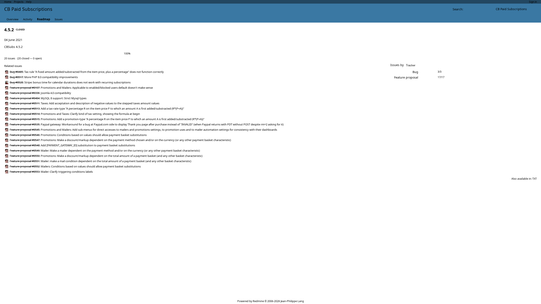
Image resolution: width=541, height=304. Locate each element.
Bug (415, 72)
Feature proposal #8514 (25, 114)
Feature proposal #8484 (25, 98)
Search (457, 9)
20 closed (23, 58)
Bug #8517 (16, 77)
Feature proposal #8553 (25, 172)
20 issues (9, 58)
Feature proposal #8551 (25, 161)
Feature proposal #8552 (25, 166)
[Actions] (373, 72)
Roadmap (43, 19)
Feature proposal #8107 (25, 88)
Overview (12, 19)
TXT (534, 178)
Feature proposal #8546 (25, 135)
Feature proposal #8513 (25, 108)
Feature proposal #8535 (25, 124)
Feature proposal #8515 (25, 119)
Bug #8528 (16, 82)
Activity (27, 19)
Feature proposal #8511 (25, 103)
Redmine (258, 301)
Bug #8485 (16, 72)
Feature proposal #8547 (25, 140)
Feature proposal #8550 (25, 156)
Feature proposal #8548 (25, 145)
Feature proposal (406, 77)
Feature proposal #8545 (25, 130)
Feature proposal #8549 (25, 150)
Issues (59, 19)
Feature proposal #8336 (25, 93)
